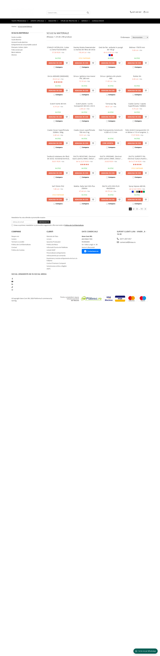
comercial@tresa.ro (127, 242)
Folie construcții (16, 50)
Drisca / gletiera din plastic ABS (110, 77)
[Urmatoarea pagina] (145, 209)
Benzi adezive (16, 52)
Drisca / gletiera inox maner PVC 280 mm (84, 77)
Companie (16, 231)
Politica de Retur (52, 244)
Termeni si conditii (17, 242)
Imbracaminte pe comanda (56, 255)
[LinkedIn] (12, 284)
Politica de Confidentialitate (74, 225)
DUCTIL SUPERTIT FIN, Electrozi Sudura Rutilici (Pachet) (137, 157)
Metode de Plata (52, 236)
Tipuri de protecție (69, 21)
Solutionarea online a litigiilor (57, 266)
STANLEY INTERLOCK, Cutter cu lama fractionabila (58, 48)
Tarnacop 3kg (111, 104)
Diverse (14, 55)
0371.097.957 (125, 239)
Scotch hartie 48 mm (58, 104)
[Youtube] (12, 281)
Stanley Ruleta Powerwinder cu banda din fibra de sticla (84, 48)
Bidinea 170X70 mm (137, 47)
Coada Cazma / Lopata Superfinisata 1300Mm (137, 105)
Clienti (50, 231)
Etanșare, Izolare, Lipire (19, 47)
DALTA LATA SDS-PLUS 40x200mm (110, 187)
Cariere (13, 239)
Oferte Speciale (38, 21)
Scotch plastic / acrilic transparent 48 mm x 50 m (84, 105)
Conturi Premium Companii (56, 263)
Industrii (52, 21)
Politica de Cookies (17, 250)
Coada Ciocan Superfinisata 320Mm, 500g (58, 131)
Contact (14, 247)
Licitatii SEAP (51, 250)
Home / (14, 26)
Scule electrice (16, 40)
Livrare (49, 239)
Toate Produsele (19, 21)
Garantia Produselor (54, 242)
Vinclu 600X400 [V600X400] (58, 76)
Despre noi (15, 236)
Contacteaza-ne (92, 251)
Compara (59, 67)
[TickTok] (12, 287)
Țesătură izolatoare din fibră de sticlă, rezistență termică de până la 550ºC (58, 157)
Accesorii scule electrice (19, 42)
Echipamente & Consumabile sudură (24, 45)
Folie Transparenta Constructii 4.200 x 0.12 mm (111, 131)
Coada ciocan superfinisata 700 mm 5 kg (84, 131)
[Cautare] (88, 13)
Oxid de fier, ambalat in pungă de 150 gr (111, 48)
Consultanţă (98, 21)
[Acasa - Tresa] (23, 13)
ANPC (49, 269)
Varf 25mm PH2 (58, 186)
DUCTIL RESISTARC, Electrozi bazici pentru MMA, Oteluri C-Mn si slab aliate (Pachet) (84, 157)
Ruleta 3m (137, 76)
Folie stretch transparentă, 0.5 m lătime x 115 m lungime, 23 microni (137, 131)
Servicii (84, 21)
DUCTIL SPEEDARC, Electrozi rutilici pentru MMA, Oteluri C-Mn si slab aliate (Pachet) (111, 157)
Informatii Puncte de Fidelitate (57, 247)
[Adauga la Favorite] (66, 63)
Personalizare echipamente (56, 253)
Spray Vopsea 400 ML (137, 186)
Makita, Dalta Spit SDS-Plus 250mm (84, 187)
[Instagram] (12, 290)
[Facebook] (12, 279)
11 (142, 209)
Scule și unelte (16, 37)
